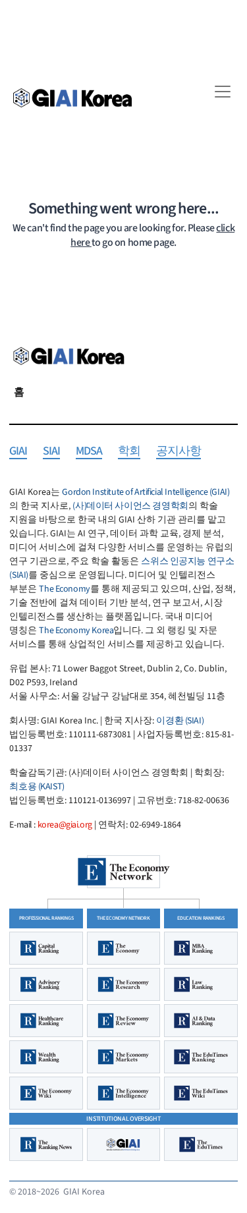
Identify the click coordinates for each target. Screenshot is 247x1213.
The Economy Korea (76, 630)
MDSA (89, 451)
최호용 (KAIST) (36, 786)
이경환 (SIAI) (180, 720)
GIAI (18, 451)
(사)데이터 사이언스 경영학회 (130, 506)
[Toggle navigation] (222, 91)
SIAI (51, 451)
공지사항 (178, 451)
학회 (129, 451)
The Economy (64, 589)
